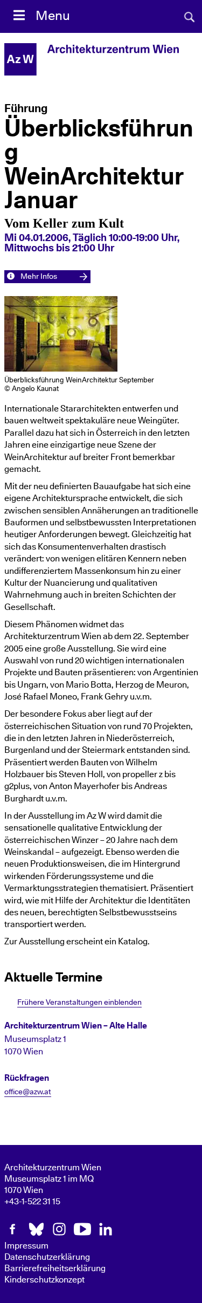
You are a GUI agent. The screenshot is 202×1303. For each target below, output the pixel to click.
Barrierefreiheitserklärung (55, 1268)
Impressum (26, 1246)
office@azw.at (27, 1092)
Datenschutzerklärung (47, 1257)
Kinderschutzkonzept (44, 1279)
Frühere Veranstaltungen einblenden (79, 1002)
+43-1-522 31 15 (32, 1201)
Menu (53, 16)
